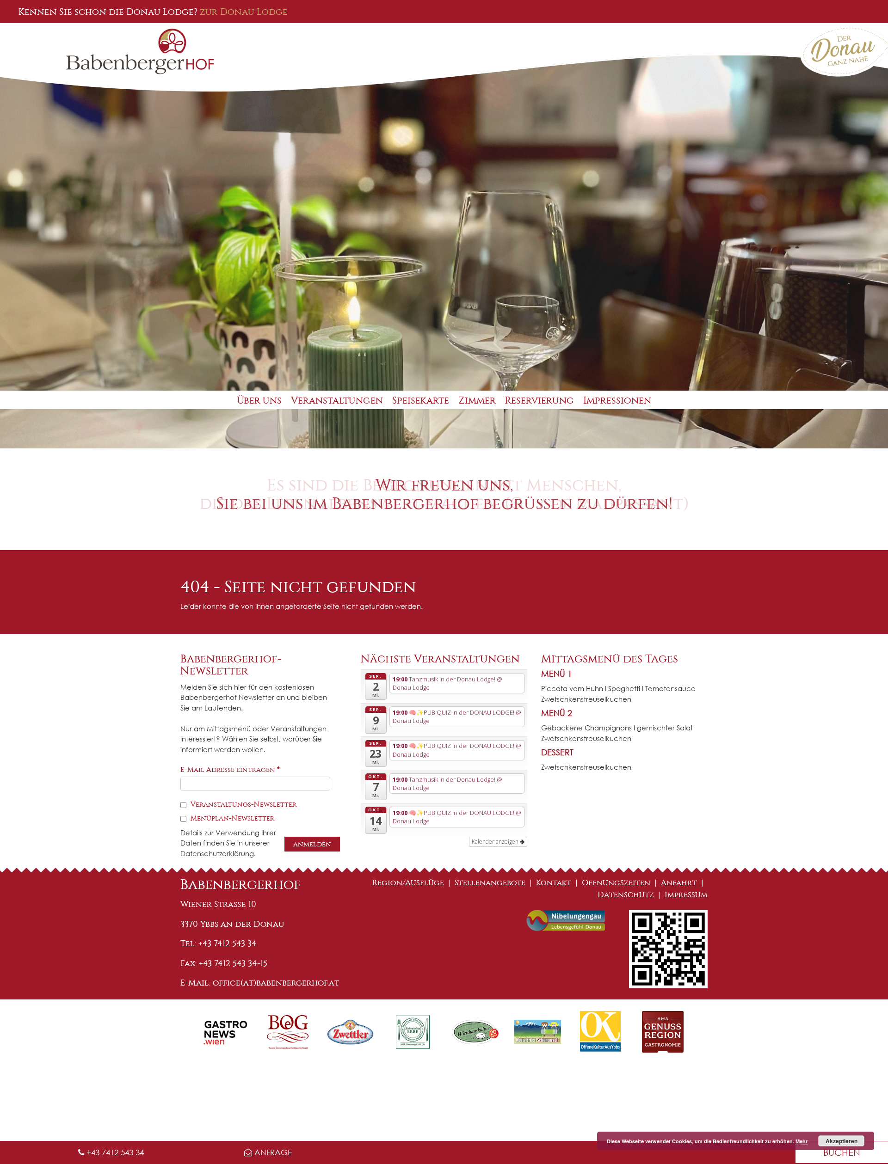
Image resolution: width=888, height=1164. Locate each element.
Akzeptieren (841, 1141)
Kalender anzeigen (496, 841)
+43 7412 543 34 (114, 1152)
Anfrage (272, 1152)
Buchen (841, 1152)
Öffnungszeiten (616, 883)
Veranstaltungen (337, 400)
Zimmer (477, 400)
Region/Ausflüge (408, 883)
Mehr (802, 1141)
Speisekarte (420, 400)
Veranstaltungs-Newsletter (242, 804)
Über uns (259, 400)
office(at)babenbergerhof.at (276, 983)
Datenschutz (626, 895)
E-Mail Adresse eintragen (230, 770)
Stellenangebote (490, 883)
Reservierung (539, 400)
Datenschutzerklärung (217, 853)
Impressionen (617, 400)
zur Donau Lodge (244, 11)
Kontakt (553, 883)
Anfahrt (679, 883)
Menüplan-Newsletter (231, 818)
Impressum (686, 895)
